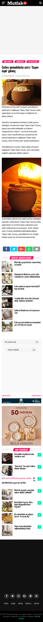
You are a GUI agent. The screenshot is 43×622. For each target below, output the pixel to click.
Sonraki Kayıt (36, 396)
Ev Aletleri (33, 61)
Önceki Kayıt (6, 396)
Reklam (36, 603)
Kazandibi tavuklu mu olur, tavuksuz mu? (24, 455)
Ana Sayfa (8, 61)
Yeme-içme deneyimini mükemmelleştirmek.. (22, 527)
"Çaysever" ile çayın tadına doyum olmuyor (24, 467)
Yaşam (13, 603)
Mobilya (28, 603)
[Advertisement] (21, 30)
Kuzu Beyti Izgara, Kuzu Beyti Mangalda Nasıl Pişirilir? (23, 504)
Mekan (20, 603)
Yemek (6, 603)
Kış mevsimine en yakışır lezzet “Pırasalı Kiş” (23, 515)
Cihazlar (20, 61)
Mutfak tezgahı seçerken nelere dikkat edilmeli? (24, 491)
